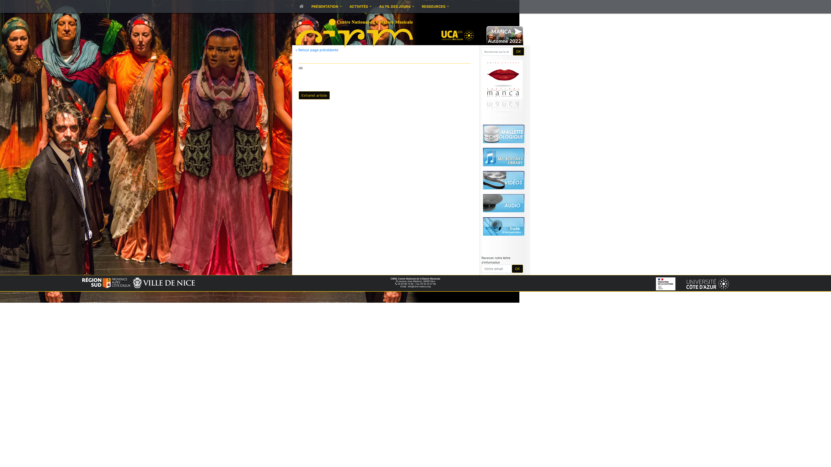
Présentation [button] (325, 6)
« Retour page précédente (316, 50)
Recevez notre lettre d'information (496, 260)
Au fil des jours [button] (395, 6)
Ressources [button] (434, 6)
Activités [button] (359, 6)
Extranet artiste (314, 95)
